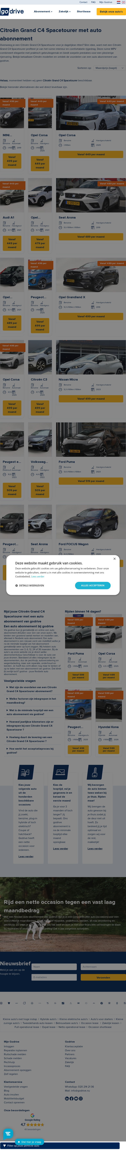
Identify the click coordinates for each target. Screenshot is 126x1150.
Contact (83, 2)
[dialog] (63, 575)
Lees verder (37, 576)
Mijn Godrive (105, 2)
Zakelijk (63, 11)
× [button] (114, 559)
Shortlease (84, 11)
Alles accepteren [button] (92, 585)
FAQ (93, 2)
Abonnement (42, 11)
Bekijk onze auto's (111, 11)
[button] (29, 585)
